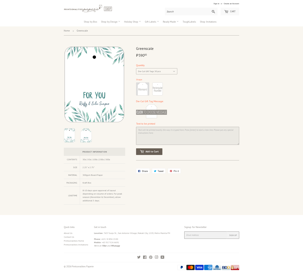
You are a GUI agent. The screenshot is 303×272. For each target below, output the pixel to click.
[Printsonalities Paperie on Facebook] (145, 257)
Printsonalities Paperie (83, 266)
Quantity (140, 65)
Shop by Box (90, 21)
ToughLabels (189, 21)
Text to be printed (145, 123)
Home (67, 30)
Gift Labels (151, 21)
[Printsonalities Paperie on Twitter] (139, 257)
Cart (232, 11)
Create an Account (231, 3)
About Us (68, 233)
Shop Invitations (208, 21)
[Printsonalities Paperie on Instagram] (156, 257)
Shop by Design (109, 21)
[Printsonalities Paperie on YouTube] (162, 257)
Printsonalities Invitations (76, 244)
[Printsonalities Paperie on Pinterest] (151, 257)
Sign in (216, 3)
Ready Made (170, 21)
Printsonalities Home (74, 240)
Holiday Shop (131, 21)
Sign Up (233, 235)
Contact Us (69, 237)
